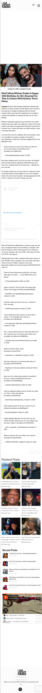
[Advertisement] (21, 34)
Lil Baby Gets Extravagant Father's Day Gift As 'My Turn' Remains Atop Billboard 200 (30, 510)
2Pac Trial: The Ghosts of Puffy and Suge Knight (22, 561)
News (4, 89)
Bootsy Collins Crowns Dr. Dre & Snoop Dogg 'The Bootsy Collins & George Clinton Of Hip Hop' (10, 540)
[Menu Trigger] (39, 5)
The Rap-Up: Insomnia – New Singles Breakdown (22, 553)
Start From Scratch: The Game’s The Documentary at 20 (25, 585)
